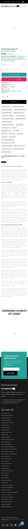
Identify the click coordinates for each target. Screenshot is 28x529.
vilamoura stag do (6, 148)
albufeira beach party (18, 106)
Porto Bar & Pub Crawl (6, 470)
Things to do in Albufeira (7, 497)
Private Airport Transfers (7, 485)
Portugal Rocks (14, 519)
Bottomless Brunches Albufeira (9, 449)
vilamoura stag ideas (18, 148)
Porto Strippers (5, 477)
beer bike (13, 127)
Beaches (7, 16)
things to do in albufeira (8, 139)
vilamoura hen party (19, 145)
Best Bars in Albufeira (6, 444)
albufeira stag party (7, 121)
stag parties (12, 136)
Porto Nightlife (4, 475)
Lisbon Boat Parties (6, 458)
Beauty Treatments (6, 441)
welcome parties (6, 151)
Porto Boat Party (5, 473)
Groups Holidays (9, 11)
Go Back (13, 101)
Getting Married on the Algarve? (9, 453)
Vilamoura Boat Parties (7, 501)
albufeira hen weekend (8, 115)
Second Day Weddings (7, 487)
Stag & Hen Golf (8, 12)
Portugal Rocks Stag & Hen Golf (11, 403)
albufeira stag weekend (8, 124)
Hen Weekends (8, 7)
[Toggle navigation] (25, 6)
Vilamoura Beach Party (7, 499)
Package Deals (5, 468)
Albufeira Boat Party (6, 417)
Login (13, 1)
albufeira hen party (18, 112)
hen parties (12, 133)
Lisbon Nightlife (5, 461)
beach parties (5, 127)
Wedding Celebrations (7, 506)
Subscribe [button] (10, 373)
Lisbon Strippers (5, 465)
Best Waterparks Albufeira (7, 446)
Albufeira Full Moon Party (7, 422)
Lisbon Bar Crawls (5, 456)
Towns (6, 19)
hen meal (4, 133)
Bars (6, 14)
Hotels (6, 17)
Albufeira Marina (5, 425)
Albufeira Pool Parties (6, 432)
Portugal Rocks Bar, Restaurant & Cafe (12, 401)
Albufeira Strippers (5, 437)
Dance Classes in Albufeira (7, 451)
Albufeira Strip (4, 434)
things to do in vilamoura (8, 142)
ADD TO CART (13, 74)
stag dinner (20, 133)
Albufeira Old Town (6, 429)
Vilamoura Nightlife (6, 504)
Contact (18, 1)
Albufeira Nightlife (5, 427)
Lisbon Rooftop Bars (6, 463)
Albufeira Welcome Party (7, 439)
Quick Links (7, 1)
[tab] (14, 64)
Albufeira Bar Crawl (6, 413)
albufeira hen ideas (6, 112)
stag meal (4, 136)
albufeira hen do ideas (19, 109)
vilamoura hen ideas (7, 145)
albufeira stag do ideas (7, 118)
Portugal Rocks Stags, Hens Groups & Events (14, 399)
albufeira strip (19, 124)
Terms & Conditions (6, 494)
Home (6, 4)
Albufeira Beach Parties (7, 415)
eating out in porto (6, 130)
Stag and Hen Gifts (5, 489)
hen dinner (16, 130)
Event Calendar (8, 9)
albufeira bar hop (6, 106)
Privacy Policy (4, 482)
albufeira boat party (7, 109)
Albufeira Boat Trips (6, 420)
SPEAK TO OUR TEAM (13, 79)
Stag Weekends (8, 6)
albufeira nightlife (20, 115)
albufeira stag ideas (20, 118)
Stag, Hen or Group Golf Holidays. (9, 492)
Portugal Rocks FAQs (6, 480)
